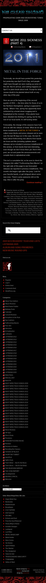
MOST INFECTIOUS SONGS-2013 (16, 394)
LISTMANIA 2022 (11, 364)
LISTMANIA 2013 (11, 339)
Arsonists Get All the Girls (18, 194)
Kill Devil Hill (29, 202)
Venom (15, 214)
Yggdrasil (40, 214)
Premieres (8, 438)
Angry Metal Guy (10, 499)
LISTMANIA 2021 (11, 361)
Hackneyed (38, 198)
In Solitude (26, 200)
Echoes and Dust (11, 518)
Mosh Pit (8, 380)
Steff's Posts (9, 460)
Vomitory (27, 214)
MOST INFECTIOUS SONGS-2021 (16, 416)
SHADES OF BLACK (12, 452)
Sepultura (20, 208)
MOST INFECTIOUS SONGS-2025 (16, 427)
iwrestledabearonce (15, 202)
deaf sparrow (9, 513)
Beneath (29, 194)
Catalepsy (7, 196)
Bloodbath (39, 194)
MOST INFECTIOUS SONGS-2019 (16, 411)
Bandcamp (9, 502)
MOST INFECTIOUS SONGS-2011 (16, 389)
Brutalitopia (9, 507)
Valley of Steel (10, 562)
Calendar (8, 312)
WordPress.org (10, 291)
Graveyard (31, 198)
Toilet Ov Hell (9, 554)
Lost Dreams (12, 204)
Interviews (8, 328)
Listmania (8, 334)
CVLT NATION (10, 510)
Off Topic (8, 433)
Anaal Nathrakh (37, 192)
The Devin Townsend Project (33, 210)
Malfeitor (19, 204)
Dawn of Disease (15, 196)
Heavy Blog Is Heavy (12, 524)
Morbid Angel (23, 206)
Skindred (35, 208)
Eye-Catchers (9, 320)
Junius (24, 202)
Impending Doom (11, 200)
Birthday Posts (10, 309)
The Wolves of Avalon (25, 213)
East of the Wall (15, 198)
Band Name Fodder (11, 306)
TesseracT (21, 210)
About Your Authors (11, 301)
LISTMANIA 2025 (11, 372)
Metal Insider (9, 537)
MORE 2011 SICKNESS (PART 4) (26, 41)
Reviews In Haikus (11, 446)
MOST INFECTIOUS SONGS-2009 (16, 383)
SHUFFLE (8, 457)
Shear (25, 208)
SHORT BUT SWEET (12, 454)
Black (34, 194)
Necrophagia (32, 206)
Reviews (8, 444)
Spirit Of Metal (10, 546)
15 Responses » (36, 47)
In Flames (20, 200)
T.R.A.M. (14, 210)
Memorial (16, 206)
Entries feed (9, 285)
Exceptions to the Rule (12, 317)
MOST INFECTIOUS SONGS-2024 (16, 424)
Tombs (35, 213)
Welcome (8, 479)
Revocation (13, 208)
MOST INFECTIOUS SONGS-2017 (16, 405)
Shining (30, 208)
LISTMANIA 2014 (11, 342)
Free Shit (8, 326)
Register (8, 280)
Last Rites (8, 532)
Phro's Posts (9, 435)
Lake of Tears (38, 202)
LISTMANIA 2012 (11, 337)
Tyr (11, 214)
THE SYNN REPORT (12, 471)
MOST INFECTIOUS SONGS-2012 (16, 391)
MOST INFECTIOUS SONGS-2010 (16, 386)
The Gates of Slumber (11, 213)
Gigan (25, 198)
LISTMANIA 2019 (11, 356)
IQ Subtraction (10, 331)
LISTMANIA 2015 (11, 345)
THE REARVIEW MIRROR (14, 468)
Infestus (32, 200)
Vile (19, 214)
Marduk (25, 204)
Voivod (23, 214)
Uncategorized (10, 474)
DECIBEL (8, 515)
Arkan (8, 194)
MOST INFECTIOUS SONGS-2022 (16, 419)
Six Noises (9, 543)
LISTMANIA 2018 (11, 353)
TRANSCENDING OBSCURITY (15, 557)
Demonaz (24, 196)
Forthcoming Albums (19, 47)
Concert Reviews (11, 315)
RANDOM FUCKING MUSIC (14, 441)
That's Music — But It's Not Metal (16, 465)
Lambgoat (8, 529)
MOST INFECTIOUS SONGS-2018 (16, 408)
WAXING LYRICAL (11, 476)
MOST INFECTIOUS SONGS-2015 (16, 400)
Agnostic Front (28, 192)
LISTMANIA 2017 (11, 350)
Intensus (6, 202)
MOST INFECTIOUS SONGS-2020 (16, 413)
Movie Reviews (10, 430)
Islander (15, 190)
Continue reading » (35, 182)
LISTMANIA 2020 (11, 358)
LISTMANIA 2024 (11, 369)
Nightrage (39, 206)
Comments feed (10, 288)
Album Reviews (10, 304)
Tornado (39, 213)
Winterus (33, 214)
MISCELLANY (10, 378)
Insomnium (39, 200)
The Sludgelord (10, 551)
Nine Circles (9, 540)
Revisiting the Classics (12, 449)
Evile (21, 198)
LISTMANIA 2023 (11, 367)
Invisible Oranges (11, 526)
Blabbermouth (10, 504)
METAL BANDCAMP (12, 535)
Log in (7, 283)
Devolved (37, 196)
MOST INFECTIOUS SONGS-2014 (16, 397)
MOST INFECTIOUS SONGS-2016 (16, 402)
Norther (7, 208)
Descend (30, 196)
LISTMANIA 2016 (11, 347)
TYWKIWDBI (9, 559)
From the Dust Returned (13, 521)
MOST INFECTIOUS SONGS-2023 (16, 422)
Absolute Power (18, 192)
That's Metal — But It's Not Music (16, 463)
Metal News (9, 375)
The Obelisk (9, 548)
